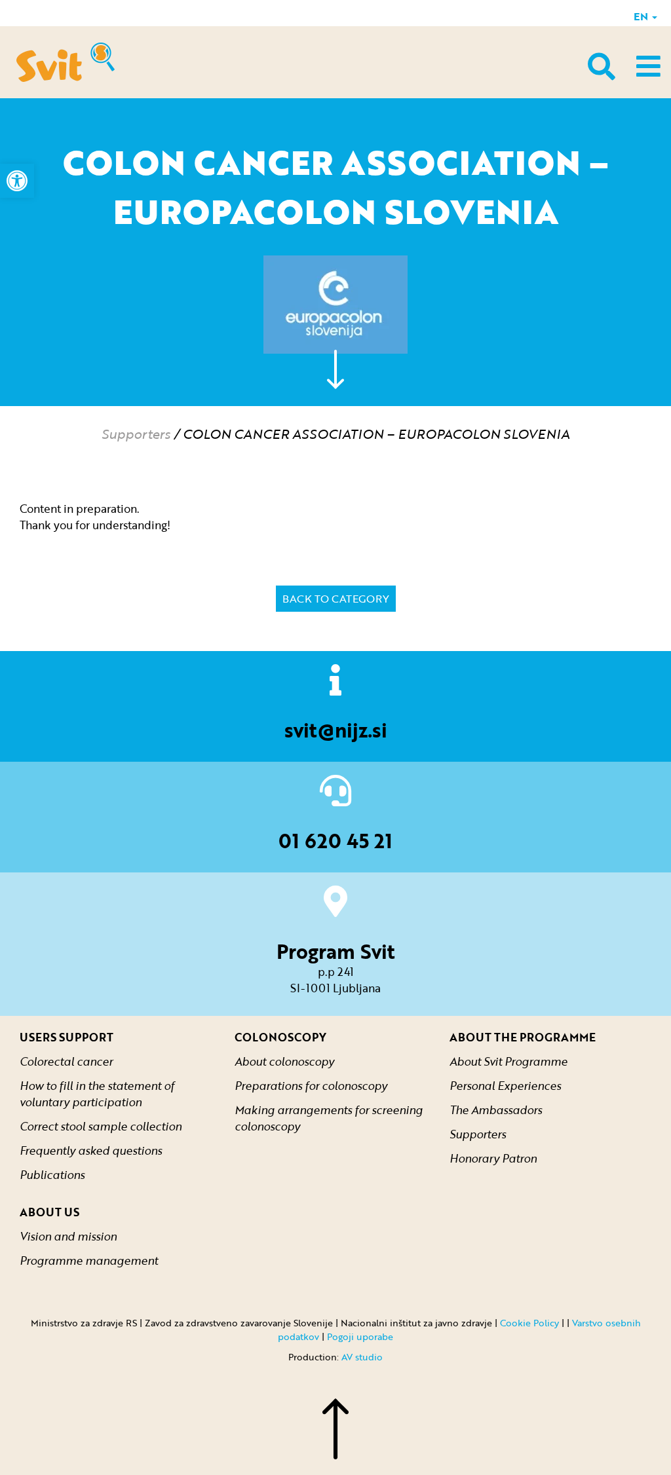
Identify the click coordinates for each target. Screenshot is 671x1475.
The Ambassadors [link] (496, 1110)
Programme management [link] (89, 1260)
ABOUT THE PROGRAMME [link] (523, 1037)
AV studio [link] (362, 1357)
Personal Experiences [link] (505, 1085)
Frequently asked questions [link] (91, 1150)
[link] (17, 181)
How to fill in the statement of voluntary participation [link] (97, 1093)
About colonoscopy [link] (284, 1061)
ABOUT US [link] (49, 1212)
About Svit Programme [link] (508, 1061)
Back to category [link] (335, 599)
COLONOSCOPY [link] (280, 1037)
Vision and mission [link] (68, 1236)
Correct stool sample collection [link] (101, 1126)
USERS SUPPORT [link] (66, 1037)
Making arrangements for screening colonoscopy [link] (329, 1118)
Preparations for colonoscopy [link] (311, 1085)
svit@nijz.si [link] (335, 730)
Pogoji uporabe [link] (360, 1336)
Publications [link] (52, 1175)
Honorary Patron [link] (493, 1158)
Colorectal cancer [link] (66, 1061)
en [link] (642, 16)
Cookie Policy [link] (529, 1323)
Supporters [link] (136, 433)
